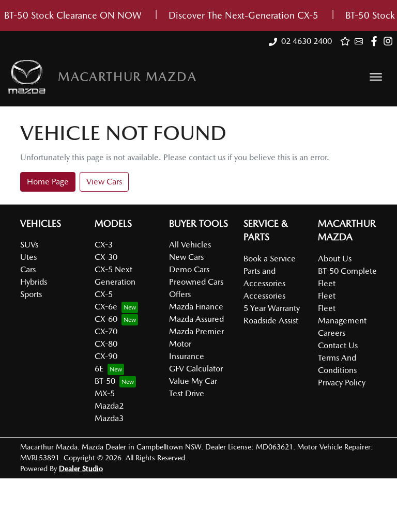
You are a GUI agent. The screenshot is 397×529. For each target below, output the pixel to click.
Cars (28, 269)
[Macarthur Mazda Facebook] (376, 41)
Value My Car (193, 381)
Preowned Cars (196, 282)
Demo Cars (189, 269)
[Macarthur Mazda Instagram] (390, 41)
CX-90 (106, 356)
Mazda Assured (196, 319)
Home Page (48, 181)
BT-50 (105, 381)
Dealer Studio (81, 468)
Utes (28, 257)
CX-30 (106, 257)
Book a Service (269, 258)
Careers (331, 333)
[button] (376, 77)
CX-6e (106, 307)
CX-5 (104, 294)
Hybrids (33, 282)
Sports (31, 294)
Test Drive (186, 393)
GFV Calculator (196, 369)
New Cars (186, 257)
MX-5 (105, 393)
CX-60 (106, 319)
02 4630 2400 (306, 41)
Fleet (326, 296)
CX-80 (106, 344)
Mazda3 (109, 418)
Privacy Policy (341, 382)
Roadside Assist (270, 320)
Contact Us (338, 345)
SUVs (29, 245)
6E (99, 369)
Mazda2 (109, 406)
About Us (335, 258)
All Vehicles (190, 245)
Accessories (264, 296)
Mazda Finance (196, 307)
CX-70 (106, 331)
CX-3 (104, 245)
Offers (180, 294)
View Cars (104, 181)
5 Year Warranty (271, 308)
